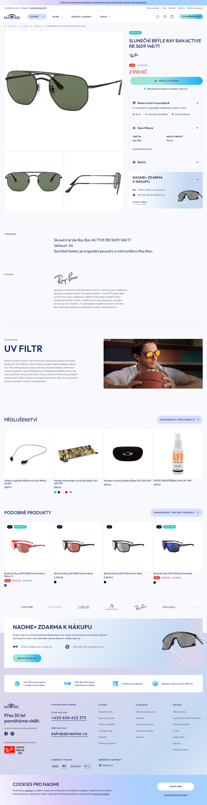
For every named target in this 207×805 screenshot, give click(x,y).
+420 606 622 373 (38, 8)
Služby (55, 16)
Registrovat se (27, 658)
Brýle (13, 26)
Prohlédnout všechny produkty (174, 512)
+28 (70, 492)
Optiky (103, 16)
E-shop (34, 16)
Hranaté (37, 26)
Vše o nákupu (153, 8)
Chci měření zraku (191, 16)
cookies (29, 790)
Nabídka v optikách (81, 16)
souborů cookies (100, 793)
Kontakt (172, 8)
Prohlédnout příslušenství (177, 419)
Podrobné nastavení (176, 795)
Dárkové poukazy (195, 8)
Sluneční (25, 26)
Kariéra (181, 8)
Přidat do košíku (169, 81)
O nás (163, 8)
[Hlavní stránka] (12, 16)
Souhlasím (175, 786)
